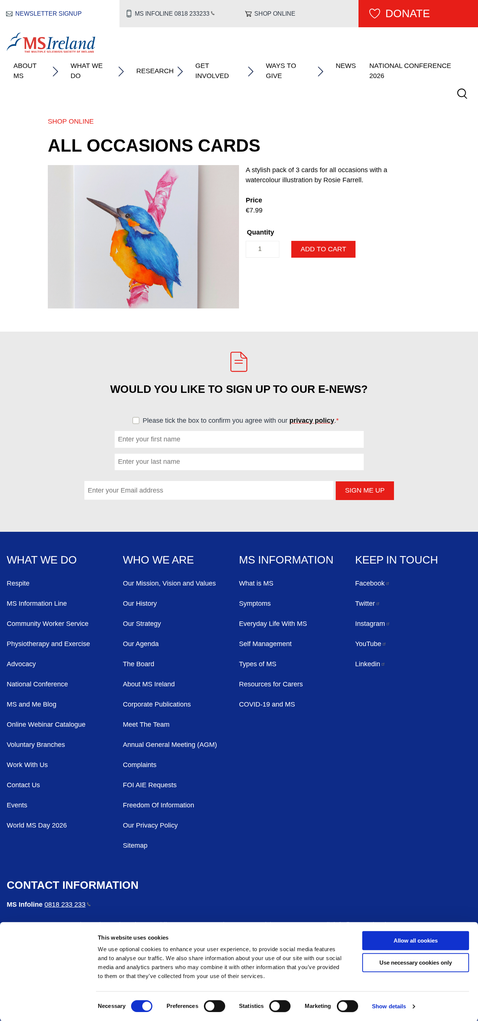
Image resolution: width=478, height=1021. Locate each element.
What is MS (256, 583)
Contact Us (23, 785)
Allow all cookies (416, 940)
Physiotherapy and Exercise (48, 644)
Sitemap (135, 845)
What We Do (87, 71)
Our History (140, 603)
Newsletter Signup (48, 13)
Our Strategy (142, 623)
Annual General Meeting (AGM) (170, 744)
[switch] (214, 1006)
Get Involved (212, 71)
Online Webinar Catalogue (46, 724)
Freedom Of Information (158, 805)
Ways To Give (281, 71)
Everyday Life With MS (273, 623)
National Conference (37, 684)
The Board (138, 664)
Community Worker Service (48, 623)
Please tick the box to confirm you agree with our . (244, 420)
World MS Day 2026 (37, 825)
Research (155, 71)
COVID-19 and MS (267, 704)
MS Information (286, 560)
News (346, 65)
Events (17, 805)
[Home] (51, 50)
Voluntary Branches (36, 744)
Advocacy (21, 664)
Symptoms (255, 603)
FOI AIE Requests (150, 785)
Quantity (260, 232)
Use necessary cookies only (415, 962)
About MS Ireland (149, 684)
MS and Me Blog (31, 704)
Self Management (265, 644)
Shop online (274, 13)
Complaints (139, 765)
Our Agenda (141, 644)
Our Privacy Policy (150, 825)
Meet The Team (146, 724)
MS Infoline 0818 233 (172, 13)
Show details (389, 1006)
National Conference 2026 (410, 71)
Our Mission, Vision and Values (169, 583)
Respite (18, 583)
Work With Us (27, 765)
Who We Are (158, 560)
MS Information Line (37, 603)
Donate (407, 13)
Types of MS (257, 664)
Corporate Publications (157, 704)
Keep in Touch (396, 560)
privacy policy (311, 420)
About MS (25, 71)
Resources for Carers (271, 684)
